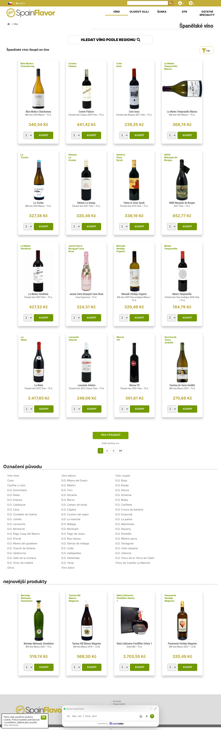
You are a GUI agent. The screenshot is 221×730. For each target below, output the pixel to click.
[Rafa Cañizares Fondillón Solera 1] (134, 640)
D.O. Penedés (123, 533)
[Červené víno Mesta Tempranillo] (182, 291)
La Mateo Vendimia (26, 247)
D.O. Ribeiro (68, 485)
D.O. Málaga (68, 524)
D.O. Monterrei (16, 528)
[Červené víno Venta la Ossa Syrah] (134, 200)
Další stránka (110, 443)
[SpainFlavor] (8, 24)
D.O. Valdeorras (16, 553)
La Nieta (24, 338)
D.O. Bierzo (68, 499)
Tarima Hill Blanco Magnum (74, 598)
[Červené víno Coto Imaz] (134, 108)
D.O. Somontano (17, 490)
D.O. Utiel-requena (126, 548)
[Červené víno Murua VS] (134, 382)
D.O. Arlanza (14, 499)
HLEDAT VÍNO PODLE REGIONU (109, 40)
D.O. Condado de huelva (22, 514)
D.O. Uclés (67, 548)
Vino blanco (68, 475)
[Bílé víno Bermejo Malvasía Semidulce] (38, 640)
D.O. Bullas (121, 499)
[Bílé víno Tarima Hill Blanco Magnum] (86, 640)
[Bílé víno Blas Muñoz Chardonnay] (38, 108)
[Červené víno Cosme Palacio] (86, 108)
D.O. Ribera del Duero (74, 480)
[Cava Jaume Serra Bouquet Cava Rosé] (86, 291)
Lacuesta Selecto (74, 338)
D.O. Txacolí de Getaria (21, 548)
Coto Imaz (119, 64)
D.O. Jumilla (14, 519)
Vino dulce (67, 567)
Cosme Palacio (72, 64)
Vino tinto (13, 475)
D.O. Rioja (121, 480)
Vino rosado (122, 475)
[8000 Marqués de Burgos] (182, 200)
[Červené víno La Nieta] (38, 382)
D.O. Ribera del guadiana (22, 543)
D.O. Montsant (69, 528)
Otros (10, 567)
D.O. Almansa (123, 495)
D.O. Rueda (122, 485)
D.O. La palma (123, 519)
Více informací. (11, 725)
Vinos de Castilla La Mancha (132, 562)
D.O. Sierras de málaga (75, 543)
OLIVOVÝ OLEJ (139, 11)
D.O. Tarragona (124, 543)
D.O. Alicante (69, 495)
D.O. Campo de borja (74, 504)
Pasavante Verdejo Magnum (170, 598)
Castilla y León (16, 485)
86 (120, 450)
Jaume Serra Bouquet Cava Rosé (76, 248)
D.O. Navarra (123, 528)
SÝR (184, 11)
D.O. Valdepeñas (71, 553)
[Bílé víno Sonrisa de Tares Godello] (182, 382)
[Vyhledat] (170, 3)
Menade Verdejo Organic (120, 248)
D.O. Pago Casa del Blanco (23, 533)
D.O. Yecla (67, 562)
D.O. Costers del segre (75, 514)
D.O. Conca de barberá (129, 509)
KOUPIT (43, 135)
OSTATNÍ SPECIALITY (207, 13)
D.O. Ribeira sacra (126, 538)
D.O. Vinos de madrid (20, 562)
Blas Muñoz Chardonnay (27, 64)
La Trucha (24, 156)
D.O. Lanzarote (16, 524)
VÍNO (116, 11)
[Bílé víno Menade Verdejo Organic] (134, 291)
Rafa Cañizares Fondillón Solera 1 (126, 598)
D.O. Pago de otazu (73, 533)
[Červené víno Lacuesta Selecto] (86, 382)
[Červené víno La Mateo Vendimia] (38, 291)
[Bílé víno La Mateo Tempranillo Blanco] (182, 108)
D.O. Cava (13, 509)
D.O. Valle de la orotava (21, 558)
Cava (10, 480)
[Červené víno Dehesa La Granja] (86, 200)
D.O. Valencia (123, 553)
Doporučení (119, 704)
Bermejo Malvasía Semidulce (27, 598)
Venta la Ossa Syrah (120, 157)
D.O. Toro (67, 490)
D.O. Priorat (14, 538)
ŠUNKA (161, 11)
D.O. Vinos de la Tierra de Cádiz (134, 558)
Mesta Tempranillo (170, 247)
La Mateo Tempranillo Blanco (170, 66)
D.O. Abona (122, 490)
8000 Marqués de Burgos (170, 157)
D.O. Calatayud (16, 504)
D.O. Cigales (68, 509)
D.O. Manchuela (124, 524)
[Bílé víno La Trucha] (38, 200)
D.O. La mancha (70, 519)
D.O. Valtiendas (70, 558)
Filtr (208, 50)
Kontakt (117, 701)
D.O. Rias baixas (71, 538)
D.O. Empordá (123, 514)
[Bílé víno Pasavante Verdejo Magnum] (182, 640)
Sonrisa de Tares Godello (170, 340)
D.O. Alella (13, 495)
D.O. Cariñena (123, 504)
